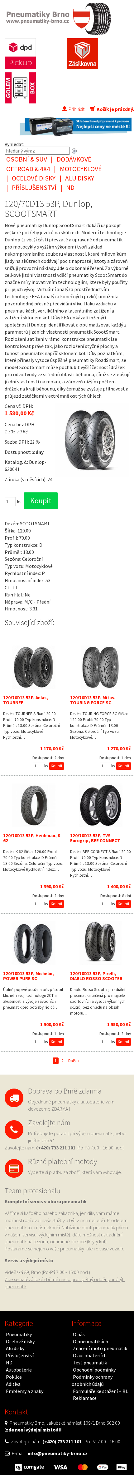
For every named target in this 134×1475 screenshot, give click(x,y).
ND (70, 187)
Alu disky (79, 178)
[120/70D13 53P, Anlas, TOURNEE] (33, 667)
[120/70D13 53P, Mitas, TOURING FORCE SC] (100, 667)
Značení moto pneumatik (100, 1348)
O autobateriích (90, 1355)
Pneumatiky (19, 1334)
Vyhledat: (14, 144)
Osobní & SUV (26, 159)
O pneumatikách (90, 1341)
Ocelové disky (33, 178)
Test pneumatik (90, 1362)
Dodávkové (74, 159)
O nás (79, 1334)
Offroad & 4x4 (28, 169)
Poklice (14, 1377)
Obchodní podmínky (94, 1370)
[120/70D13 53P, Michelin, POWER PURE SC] (33, 943)
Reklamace (85, 1398)
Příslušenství (34, 187)
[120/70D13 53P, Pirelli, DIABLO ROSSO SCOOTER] (100, 943)
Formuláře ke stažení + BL (100, 1391)
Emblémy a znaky (24, 1391)
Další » (73, 1060)
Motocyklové (81, 169)
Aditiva (13, 1384)
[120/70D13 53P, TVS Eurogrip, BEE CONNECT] (100, 805)
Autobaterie (19, 1370)
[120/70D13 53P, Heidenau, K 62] (33, 805)
